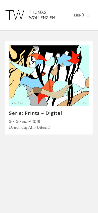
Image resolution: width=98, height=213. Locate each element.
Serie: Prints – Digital (35, 113)
